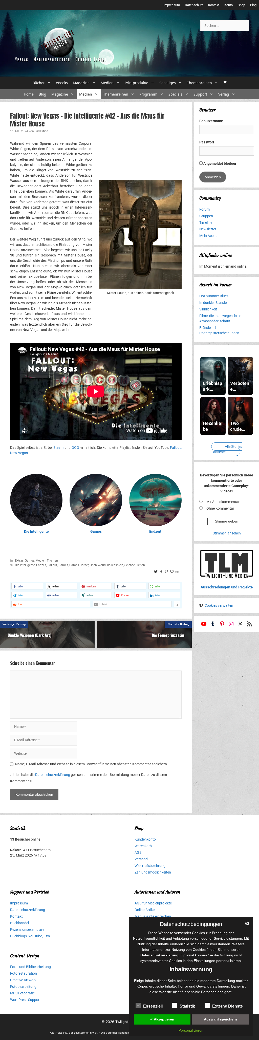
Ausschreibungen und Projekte (227, 587)
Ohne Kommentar (220, 508)
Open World (98, 565)
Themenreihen (199, 82)
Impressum (171, 5)
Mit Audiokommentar (223, 502)
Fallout (52, 565)
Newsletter (207, 229)
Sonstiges (167, 82)
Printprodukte (136, 82)
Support (200, 94)
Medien (107, 82)
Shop (241, 5)
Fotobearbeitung (23, 987)
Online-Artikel (145, 910)
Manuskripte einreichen (153, 916)
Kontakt (213, 5)
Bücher (39, 82)
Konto (228, 5)
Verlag (223, 94)
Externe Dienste (227, 1006)
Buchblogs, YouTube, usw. (30, 936)
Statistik (187, 1006)
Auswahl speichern (220, 1019)
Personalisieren (191, 1030)
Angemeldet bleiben (219, 163)
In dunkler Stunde (213, 303)
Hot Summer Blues (213, 296)
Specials (175, 94)
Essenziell (153, 1006)
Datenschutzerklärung (52, 775)
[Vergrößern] (175, 186)
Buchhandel (19, 923)
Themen (52, 560)
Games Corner (79, 565)
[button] (27, 586)
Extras (19, 560)
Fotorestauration (23, 973)
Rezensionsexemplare (27, 929)
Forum (204, 209)
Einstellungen (204, 961)
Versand (141, 859)
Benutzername (211, 121)
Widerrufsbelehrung (150, 866)
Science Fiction (134, 565)
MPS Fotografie (22, 993)
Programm (148, 94)
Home (29, 94)
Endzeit (155, 531)
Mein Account (210, 236)
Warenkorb (143, 846)
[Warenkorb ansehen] (225, 83)
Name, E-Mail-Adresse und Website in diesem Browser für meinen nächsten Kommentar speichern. (91, 764)
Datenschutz (194, 5)
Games (96, 531)
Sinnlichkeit (208, 309)
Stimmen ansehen (227, 533)
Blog (253, 5)
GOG (75, 447)
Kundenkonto (145, 839)
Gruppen (206, 216)
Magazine (81, 82)
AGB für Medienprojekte (153, 903)
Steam (58, 447)
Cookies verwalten (219, 605)
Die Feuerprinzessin (168, 635)
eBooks (62, 82)
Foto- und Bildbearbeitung (30, 967)
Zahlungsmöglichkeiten (153, 872)
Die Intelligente (36, 531)
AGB (138, 852)
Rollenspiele (115, 565)
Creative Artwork (23, 980)
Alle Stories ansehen (227, 449)
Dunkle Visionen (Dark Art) (29, 635)
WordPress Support (25, 1000)
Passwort (206, 142)
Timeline (205, 222)
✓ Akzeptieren (162, 1019)
